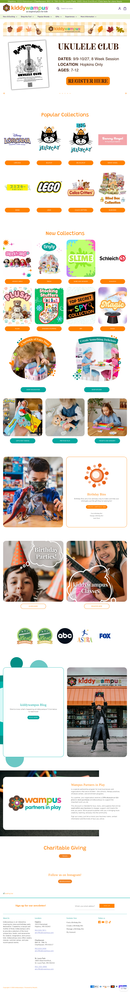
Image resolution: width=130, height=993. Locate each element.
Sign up (107, 906)
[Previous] (4, 93)
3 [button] (64, 93)
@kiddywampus (65, 881)
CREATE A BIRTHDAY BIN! (96, 507)
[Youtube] (103, 922)
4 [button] (67, 93)
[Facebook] (99, 922)
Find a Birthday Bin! (96, 513)
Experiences (70, 17)
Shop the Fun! (26, 17)
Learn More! (96, 518)
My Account (71, 932)
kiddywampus (19, 987)
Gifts (58, 17)
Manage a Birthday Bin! (96, 516)
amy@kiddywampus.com (44, 933)
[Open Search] (58, 8)
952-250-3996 (41, 967)
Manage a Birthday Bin (75, 929)
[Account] (120, 8)
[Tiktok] (110, 922)
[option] (65, 57)
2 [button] (62, 93)
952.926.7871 (40, 930)
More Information (88, 17)
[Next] (126, 93)
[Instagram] (106, 922)
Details (65, 856)
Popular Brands (44, 17)
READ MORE (33, 717)
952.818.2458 (40, 948)
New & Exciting (9, 17)
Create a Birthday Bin (75, 926)
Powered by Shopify (30, 987)
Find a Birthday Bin (74, 922)
